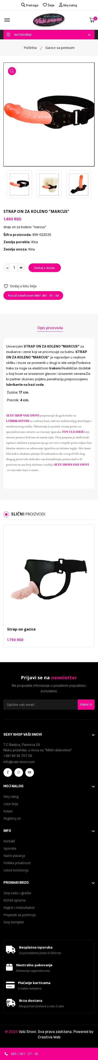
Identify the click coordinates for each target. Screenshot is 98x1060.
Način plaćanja (14, 855)
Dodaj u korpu (44, 268)
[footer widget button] (49, 734)
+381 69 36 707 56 (17, 756)
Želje (50, 5)
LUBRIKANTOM (17, 421)
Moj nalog (70, 5)
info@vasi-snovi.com (19, 762)
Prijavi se (86, 705)
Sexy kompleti (13, 922)
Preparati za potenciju (19, 915)
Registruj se (12, 818)
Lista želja (10, 804)
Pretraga (31, 5)
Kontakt (9, 841)
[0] (92, 20)
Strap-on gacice (21, 629)
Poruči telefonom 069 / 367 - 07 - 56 (33, 295)
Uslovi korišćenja (15, 870)
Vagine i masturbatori (19, 907)
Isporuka (9, 848)
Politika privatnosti (17, 863)
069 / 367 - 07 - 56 (24, 1054)
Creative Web (49, 1037)
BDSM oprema (14, 900)
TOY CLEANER (72, 432)
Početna (30, 47)
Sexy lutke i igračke (17, 893)
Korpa (7, 811)
